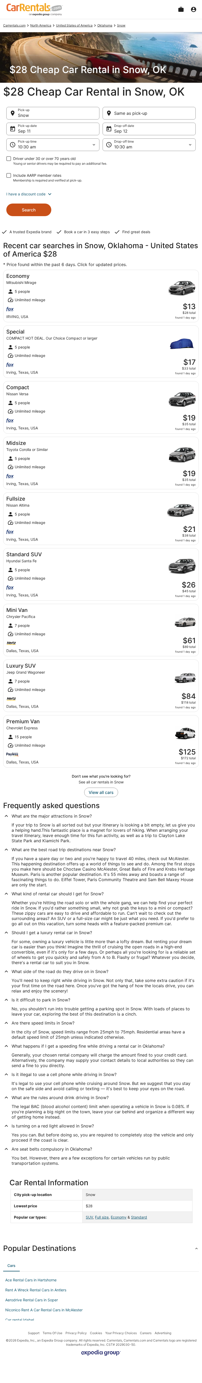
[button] (101, 194)
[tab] (11, 1265)
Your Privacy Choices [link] (121, 1333)
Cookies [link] (96, 1333)
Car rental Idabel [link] (19, 1320)
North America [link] (40, 25)
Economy (119, 1217)
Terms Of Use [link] (52, 1333)
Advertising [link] (163, 1333)
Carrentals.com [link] (14, 25)
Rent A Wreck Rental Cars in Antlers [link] (35, 1290)
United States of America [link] (74, 25)
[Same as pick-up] (149, 113)
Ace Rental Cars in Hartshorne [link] (31, 1280)
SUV (89, 1217)
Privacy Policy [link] (76, 1333)
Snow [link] (121, 25)
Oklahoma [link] (104, 25)
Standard (139, 1217)
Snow (23, 115)
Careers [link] (146, 1333)
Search (29, 209)
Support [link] (33, 1333)
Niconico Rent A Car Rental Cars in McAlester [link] (44, 1310)
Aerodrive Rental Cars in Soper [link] (31, 1300)
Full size (102, 1217)
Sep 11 (24, 131)
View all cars (101, 792)
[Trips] (181, 9)
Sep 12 (121, 131)
